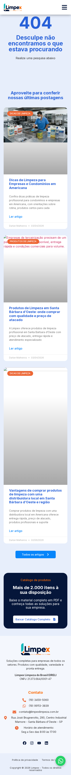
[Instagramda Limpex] (32, 743)
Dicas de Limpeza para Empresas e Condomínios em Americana (32, 184)
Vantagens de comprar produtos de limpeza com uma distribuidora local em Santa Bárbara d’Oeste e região (35, 496)
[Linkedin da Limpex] (46, 743)
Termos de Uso (50, 759)
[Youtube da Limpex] (39, 743)
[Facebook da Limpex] (24, 743)
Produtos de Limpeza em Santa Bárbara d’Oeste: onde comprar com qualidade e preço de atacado (34, 314)
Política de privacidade (25, 759)
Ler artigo (15, 216)
